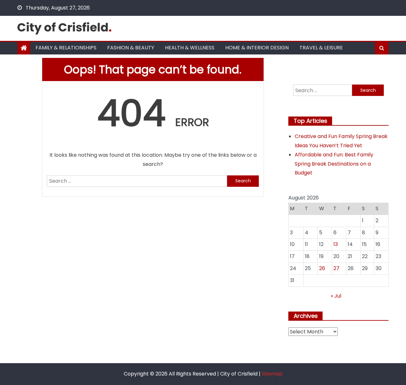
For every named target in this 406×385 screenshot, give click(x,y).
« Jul (336, 296)
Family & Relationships (66, 47)
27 (336, 268)
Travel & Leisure (321, 47)
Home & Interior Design (257, 47)
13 (335, 244)
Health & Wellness (189, 47)
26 (322, 268)
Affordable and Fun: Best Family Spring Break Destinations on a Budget (334, 164)
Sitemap (272, 373)
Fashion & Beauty (130, 47)
